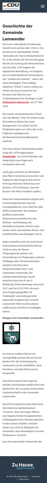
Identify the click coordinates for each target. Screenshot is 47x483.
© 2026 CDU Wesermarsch (17, 476)
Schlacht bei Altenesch (16, 102)
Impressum (36, 476)
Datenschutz (24, 479)
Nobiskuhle (9, 156)
